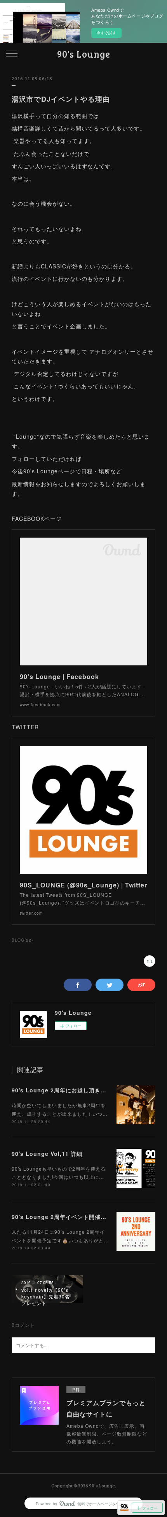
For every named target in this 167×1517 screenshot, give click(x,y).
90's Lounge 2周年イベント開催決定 (62, 1217)
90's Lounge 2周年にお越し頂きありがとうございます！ (88, 1090)
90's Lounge (83, 54)
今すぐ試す (106, 32)
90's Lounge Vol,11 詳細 (47, 1153)
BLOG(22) (22, 940)
